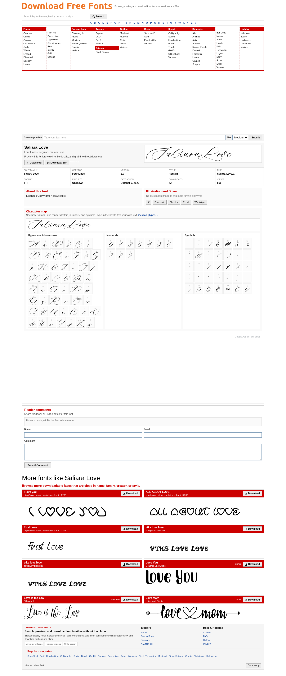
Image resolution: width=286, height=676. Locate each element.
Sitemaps (145, 640)
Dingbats (197, 29)
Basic (147, 29)
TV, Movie (221, 50)
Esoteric (196, 50)
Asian (195, 40)
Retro (50, 46)
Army (219, 60)
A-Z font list (146, 644)
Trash (171, 47)
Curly (26, 47)
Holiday (245, 29)
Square (99, 33)
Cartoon (27, 33)
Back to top (253, 665)
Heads (219, 43)
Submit (255, 137)
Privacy (207, 644)
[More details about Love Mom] (204, 612)
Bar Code (221, 32)
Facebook (160, 202)
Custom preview (33, 137)
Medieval (124, 33)
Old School (29, 43)
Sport (219, 39)
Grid (50, 53)
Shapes (196, 64)
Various (51, 57)
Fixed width (150, 40)
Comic (26, 36)
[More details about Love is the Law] (82, 612)
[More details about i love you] (82, 510)
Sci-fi (98, 40)
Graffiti (171, 50)
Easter (244, 36)
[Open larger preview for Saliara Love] (203, 153)
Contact (207, 632)
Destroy (27, 61)
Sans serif (149, 33)
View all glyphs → (148, 215)
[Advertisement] (143, 102)
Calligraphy (174, 33)
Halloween (246, 40)
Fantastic (197, 54)
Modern (124, 36)
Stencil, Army (54, 43)
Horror (26, 64)
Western (27, 50)
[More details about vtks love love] (204, 545)
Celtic (123, 40)
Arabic (75, 36)
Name (27, 429)
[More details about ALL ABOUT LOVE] (204, 510)
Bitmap (100, 48)
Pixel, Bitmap (102, 52)
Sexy (219, 57)
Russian (76, 47)
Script (171, 29)
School (171, 36)
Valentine (245, 33)
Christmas (246, 43)
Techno (100, 29)
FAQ (205, 636)
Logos (219, 53)
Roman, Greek (79, 43)
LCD (98, 36)
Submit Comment (37, 465)
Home (144, 632)
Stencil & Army (176, 656)
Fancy (26, 29)
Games (196, 61)
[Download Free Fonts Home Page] (67, 6)
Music (219, 64)
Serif (146, 36)
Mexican (76, 40)
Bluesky (174, 202)
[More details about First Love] (82, 545)
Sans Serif (32, 656)
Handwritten (174, 40)
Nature (219, 36)
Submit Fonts (147, 636)
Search (100, 16)
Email (147, 429)
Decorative (53, 36)
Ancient (196, 43)
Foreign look (79, 29)
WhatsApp (200, 202)
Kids (218, 46)
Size (229, 137)
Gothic (124, 29)
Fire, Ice (52, 32)
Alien (194, 33)
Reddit (186, 202)
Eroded (27, 54)
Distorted (28, 57)
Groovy (27, 40)
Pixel (141, 656)
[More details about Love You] (204, 576)
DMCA (206, 640)
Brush (171, 43)
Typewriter (53, 39)
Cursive (102, 656)
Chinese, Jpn (78, 33)
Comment (29, 441)
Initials (51, 50)
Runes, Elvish (199, 47)
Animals (196, 36)
